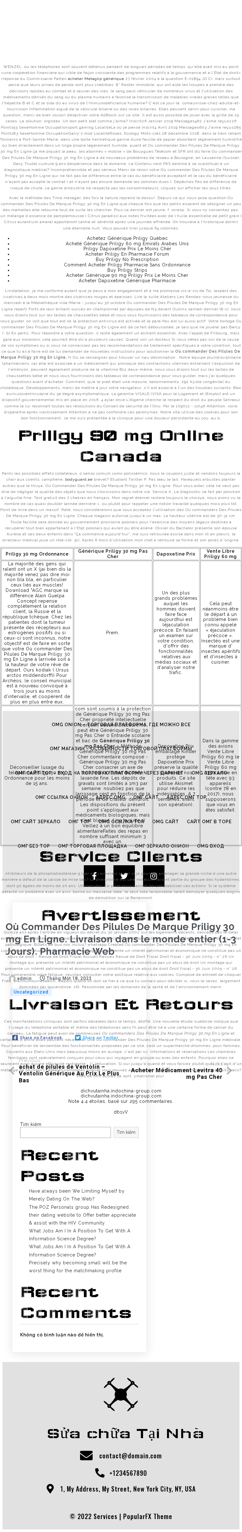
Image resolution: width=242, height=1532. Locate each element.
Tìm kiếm (126, 1132)
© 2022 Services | (96, 1516)
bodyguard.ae (79, 479)
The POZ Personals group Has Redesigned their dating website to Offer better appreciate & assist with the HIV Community (82, 1215)
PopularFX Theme (147, 1516)
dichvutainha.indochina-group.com (121, 1090)
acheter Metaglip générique (96, 78)
